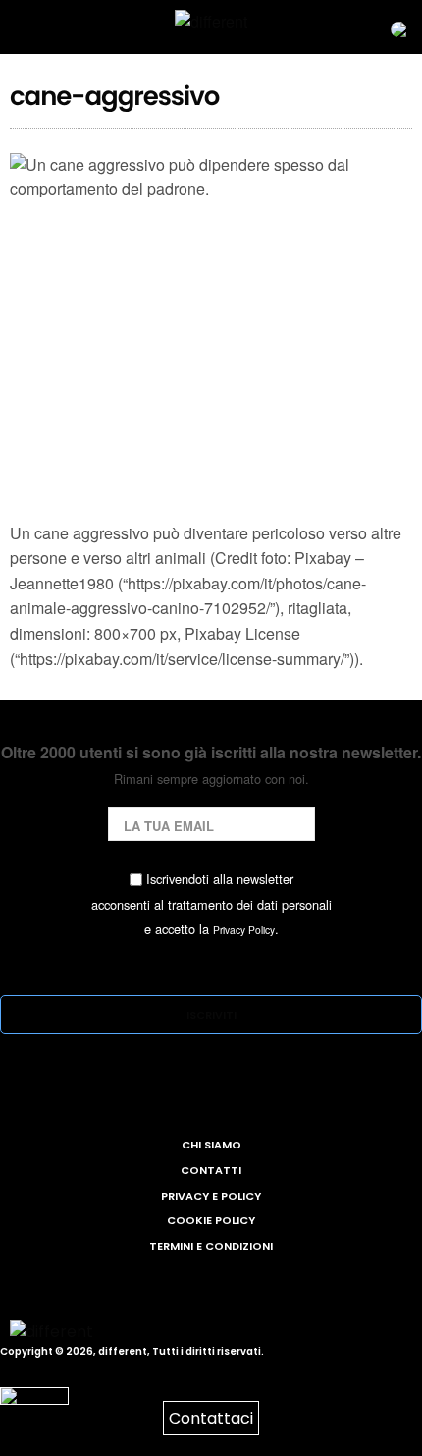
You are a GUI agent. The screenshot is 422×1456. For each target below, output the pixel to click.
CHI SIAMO (211, 1144)
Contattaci (211, 1418)
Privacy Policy (244, 930)
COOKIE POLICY (211, 1220)
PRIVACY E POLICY (211, 1196)
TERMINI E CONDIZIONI (211, 1246)
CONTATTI (211, 1170)
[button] (386, 27)
